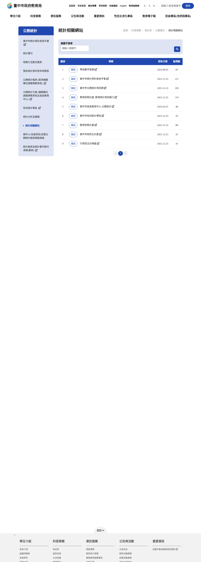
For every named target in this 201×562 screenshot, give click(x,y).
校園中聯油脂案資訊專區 (164, 549)
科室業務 (35, 16)
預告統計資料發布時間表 (36, 71)
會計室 (148, 30)
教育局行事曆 (92, 553)
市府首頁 (82, 6)
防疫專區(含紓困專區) (178, 16)
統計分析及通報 (31, 117)
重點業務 (90, 549)
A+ (154, 6)
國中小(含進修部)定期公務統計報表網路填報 (35, 136)
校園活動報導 (125, 558)
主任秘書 (57, 558)
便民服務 (56, 16)
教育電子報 (149, 16)
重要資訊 (99, 16)
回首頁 (72, 6)
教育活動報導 (125, 553)
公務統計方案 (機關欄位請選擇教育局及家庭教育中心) (36, 95)
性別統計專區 (30, 108)
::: (16, 28)
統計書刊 (28, 53)
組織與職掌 (25, 553)
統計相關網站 (32, 125)
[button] (100, 530)
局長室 (56, 549)
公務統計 (160, 30)
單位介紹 (15, 16)
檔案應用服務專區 (94, 558)
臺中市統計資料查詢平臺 (36, 41)
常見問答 (103, 6)
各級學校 (24, 558)
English (123, 6)
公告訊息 (123, 549)
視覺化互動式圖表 (32, 62)
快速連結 (113, 6)
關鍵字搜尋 (67, 43)
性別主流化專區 (123, 16)
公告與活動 (77, 16)
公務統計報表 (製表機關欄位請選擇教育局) (35, 82)
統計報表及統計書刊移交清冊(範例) (36, 148)
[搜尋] (177, 49)
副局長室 (57, 553)
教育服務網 (134, 6)
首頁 (125, 30)
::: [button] (14, 535)
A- (145, 6)
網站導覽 (92, 6)
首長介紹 (24, 549)
